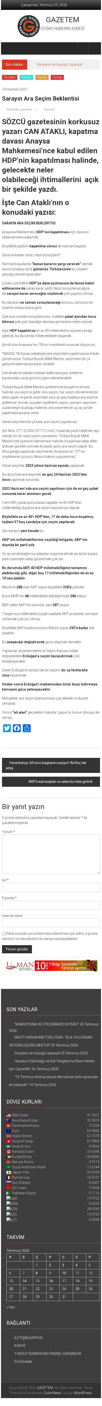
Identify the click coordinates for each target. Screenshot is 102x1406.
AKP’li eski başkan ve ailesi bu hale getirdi (60, 782)
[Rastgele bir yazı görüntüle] (94, 48)
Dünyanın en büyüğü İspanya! (59, 64)
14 (24, 1281)
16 (51, 1281)
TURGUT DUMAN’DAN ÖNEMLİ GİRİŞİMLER (47, 1354)
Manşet (26, 77)
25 (77, 1289)
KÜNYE (20, 1346)
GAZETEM (62, 19)
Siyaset (42, 77)
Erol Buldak (23, 1361)
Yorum (8, 832)
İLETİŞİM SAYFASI (28, 1338)
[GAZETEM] (8, 48)
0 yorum (49, 109)
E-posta (9, 898)
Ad (5, 880)
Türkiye (57, 77)
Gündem (9, 77)
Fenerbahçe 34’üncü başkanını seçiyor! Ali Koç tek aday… (46, 765)
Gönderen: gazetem (19, 109)
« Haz (10, 1307)
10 (64, 1273)
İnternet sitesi (12, 916)
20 (11, 1289)
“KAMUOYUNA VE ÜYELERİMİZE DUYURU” (46, 1024)
